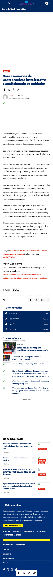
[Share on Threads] (13, 90)
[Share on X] (9, 90)
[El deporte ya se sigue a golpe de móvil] (6, 365)
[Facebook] (26, 313)
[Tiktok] (26, 324)
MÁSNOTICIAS (9, 257)
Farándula (42, 475)
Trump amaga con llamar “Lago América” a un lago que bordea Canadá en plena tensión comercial (30, 391)
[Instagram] (12, 569)
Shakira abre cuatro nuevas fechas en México (18, 459)
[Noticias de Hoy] (26, 3)
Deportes (42, 460)
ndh (12, 95)
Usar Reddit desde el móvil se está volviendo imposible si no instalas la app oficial (19, 446)
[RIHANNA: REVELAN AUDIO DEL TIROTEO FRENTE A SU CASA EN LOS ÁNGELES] (44, 472)
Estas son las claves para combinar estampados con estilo (32, 349)
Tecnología (42, 449)
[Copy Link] (18, 90)
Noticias (6, 71)
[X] (26, 319)
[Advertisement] (26, 42)
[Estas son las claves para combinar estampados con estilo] (9, 348)
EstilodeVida (8, 353)
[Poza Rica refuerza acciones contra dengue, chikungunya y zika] (6, 382)
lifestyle (16, 290)
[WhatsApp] (26, 329)
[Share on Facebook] (4, 90)
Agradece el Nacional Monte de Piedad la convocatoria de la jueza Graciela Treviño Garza (19, 486)
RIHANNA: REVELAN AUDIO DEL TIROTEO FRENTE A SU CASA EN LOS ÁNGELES (19, 472)
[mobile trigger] (5, 3)
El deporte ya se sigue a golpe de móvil (28, 363)
